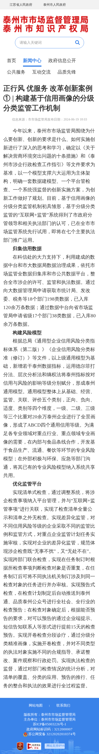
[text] (43, 42)
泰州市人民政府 (54, 4)
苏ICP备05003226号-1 (49, 724)
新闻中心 (32, 60)
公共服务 (16, 71)
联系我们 (63, 705)
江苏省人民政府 (21, 4)
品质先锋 (67, 71)
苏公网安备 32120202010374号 (52, 734)
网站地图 (36, 705)
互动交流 (41, 71)
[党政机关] (20, 746)
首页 (11, 60)
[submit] (77, 42)
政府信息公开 (62, 60)
